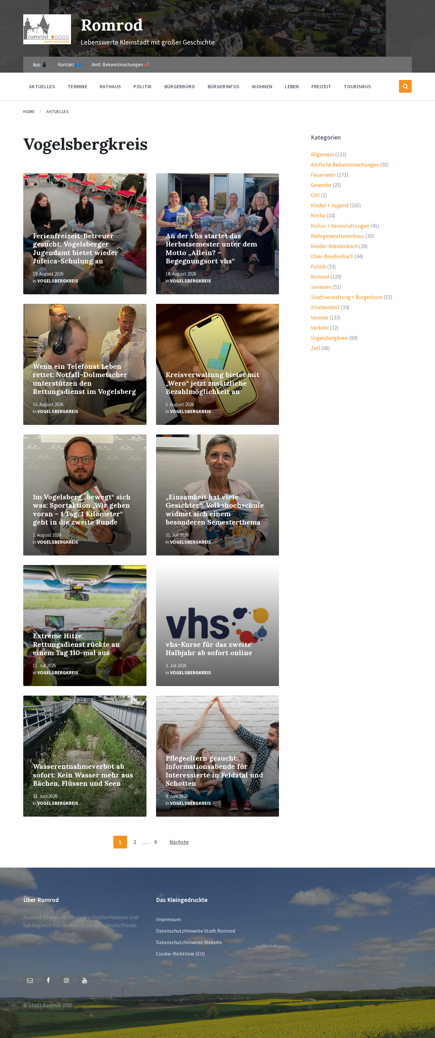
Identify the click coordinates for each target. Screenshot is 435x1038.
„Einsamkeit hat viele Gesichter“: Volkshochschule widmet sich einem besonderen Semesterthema (215, 510)
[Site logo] (47, 42)
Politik (318, 266)
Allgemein (322, 154)
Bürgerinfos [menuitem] (224, 86)
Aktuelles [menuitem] (42, 86)
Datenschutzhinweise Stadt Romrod (195, 930)
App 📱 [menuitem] (40, 64)
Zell (315, 348)
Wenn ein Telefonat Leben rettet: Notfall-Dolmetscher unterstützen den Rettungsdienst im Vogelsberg (84, 379)
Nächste (179, 842)
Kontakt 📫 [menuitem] (69, 64)
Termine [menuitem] (77, 86)
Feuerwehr (323, 174)
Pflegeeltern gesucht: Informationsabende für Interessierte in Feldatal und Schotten (214, 771)
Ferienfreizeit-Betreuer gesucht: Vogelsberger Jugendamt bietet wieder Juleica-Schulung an (75, 249)
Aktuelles (57, 111)
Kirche (318, 215)
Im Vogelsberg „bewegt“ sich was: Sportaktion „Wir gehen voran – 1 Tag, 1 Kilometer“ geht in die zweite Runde (82, 510)
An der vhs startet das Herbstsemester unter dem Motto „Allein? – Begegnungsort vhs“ (211, 249)
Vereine (319, 317)
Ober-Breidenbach (332, 256)
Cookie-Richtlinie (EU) (180, 953)
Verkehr (320, 327)
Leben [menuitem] (292, 86)
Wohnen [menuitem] (262, 86)
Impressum (168, 919)
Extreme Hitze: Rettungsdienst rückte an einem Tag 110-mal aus (76, 644)
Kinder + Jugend (330, 205)
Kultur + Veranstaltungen (340, 225)
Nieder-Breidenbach (334, 246)
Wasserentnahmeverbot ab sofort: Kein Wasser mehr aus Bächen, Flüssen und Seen (83, 775)
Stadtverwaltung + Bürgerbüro (346, 297)
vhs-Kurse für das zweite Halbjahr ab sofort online (209, 648)
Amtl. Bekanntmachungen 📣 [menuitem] (121, 64)
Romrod (112, 24)
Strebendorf (325, 307)
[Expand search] (405, 86)
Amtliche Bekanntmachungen (345, 164)
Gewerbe (321, 185)
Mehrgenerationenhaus (337, 236)
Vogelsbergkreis (57, 281)
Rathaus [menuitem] (110, 86)
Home (29, 111)
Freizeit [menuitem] (321, 86)
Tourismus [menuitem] (357, 86)
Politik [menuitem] (142, 86)
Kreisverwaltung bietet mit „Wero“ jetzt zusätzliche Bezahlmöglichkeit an (212, 383)
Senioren (321, 286)
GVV (315, 195)
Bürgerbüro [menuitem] (179, 86)
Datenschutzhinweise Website (189, 942)
